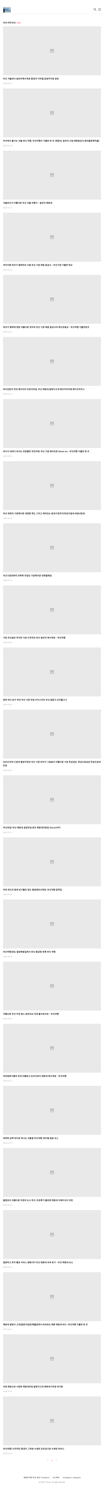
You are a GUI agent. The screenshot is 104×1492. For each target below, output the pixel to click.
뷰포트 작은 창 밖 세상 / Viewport (36, 1477)
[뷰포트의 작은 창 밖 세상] (22, 10)
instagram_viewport (72, 1477)
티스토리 (56, 1477)
